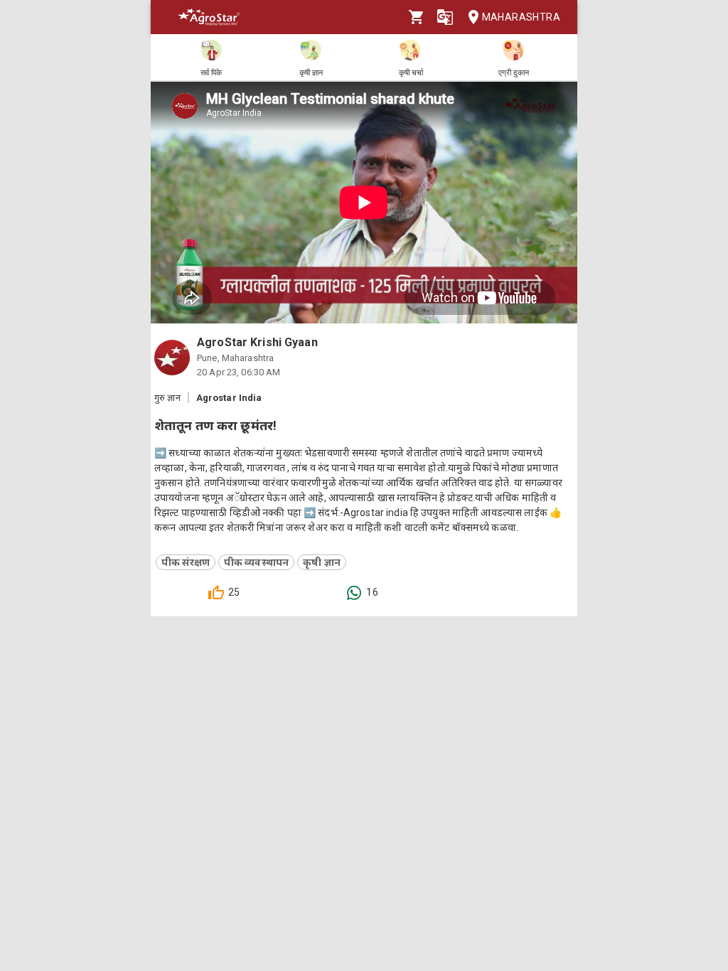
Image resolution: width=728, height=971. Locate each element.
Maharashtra (521, 17)
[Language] (445, 17)
